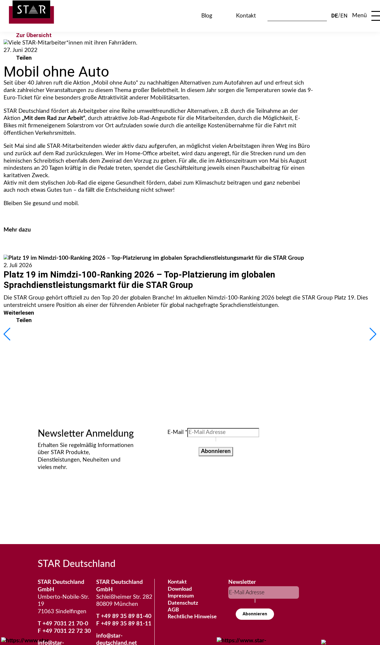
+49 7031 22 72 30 (66, 631)
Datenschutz (183, 603)
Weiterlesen (19, 312)
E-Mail (177, 432)
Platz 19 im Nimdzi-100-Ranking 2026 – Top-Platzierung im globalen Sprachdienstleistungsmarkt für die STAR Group (139, 280)
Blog (206, 16)
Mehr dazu (17, 230)
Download (180, 589)
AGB (173, 610)
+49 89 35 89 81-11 (126, 624)
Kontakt (246, 16)
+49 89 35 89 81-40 (126, 616)
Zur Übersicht (34, 35)
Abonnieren (216, 451)
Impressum (181, 596)
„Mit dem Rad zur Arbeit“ (53, 118)
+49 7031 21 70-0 (65, 624)
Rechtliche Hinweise (192, 616)
